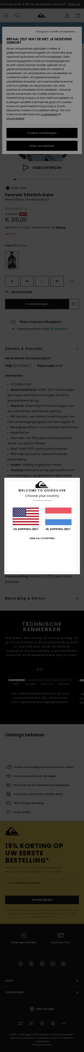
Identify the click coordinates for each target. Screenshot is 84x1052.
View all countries (42, 538)
